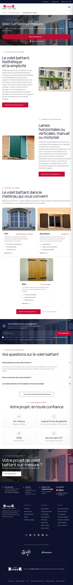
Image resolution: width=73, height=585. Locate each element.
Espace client (55, 1)
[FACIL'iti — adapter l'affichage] (63, 490)
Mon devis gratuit (36, 37)
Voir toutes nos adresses (12, 492)
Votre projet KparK (46, 511)
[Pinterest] (38, 535)
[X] (34, 535)
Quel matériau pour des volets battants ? (17, 363)
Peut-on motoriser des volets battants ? (16, 377)
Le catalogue (45, 514)
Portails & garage (29, 520)
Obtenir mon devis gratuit (28, 312)
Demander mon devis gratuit (15, 105)
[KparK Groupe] (15, 569)
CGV (27, 581)
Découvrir (8, 253)
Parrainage (44, 520)
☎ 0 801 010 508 (66, 1)
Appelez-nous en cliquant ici (62, 494)
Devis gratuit (45, 509)
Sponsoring (44, 522)
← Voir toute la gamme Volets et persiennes (36, 394)
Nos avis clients (62, 511)
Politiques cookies (50, 581)
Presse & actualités (63, 520)
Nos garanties (45, 517)
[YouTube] (42, 535)
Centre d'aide (45, 525)
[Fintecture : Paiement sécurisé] (47, 552)
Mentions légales (20, 581)
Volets (26, 517)
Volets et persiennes (14, 12)
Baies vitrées (28, 511)
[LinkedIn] (46, 535)
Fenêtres (27, 509)
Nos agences (45, 1)
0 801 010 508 (47, 489)
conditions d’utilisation (39, 339)
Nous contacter (62, 525)
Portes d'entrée (28, 514)
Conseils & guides (63, 517)
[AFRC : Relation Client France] (26, 552)
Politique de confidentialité (37, 581)
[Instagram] (30, 535)
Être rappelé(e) (64, 333)
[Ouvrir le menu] (69, 7)
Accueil (4, 12)
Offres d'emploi (62, 522)
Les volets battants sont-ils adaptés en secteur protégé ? (23, 384)
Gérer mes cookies (60, 581)
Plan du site (11, 581)
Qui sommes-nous (63, 509)
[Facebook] (26, 535)
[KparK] (9, 7)
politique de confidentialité (59, 337)
